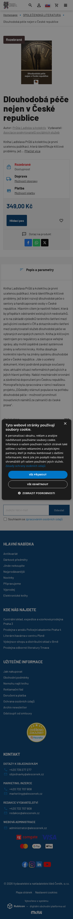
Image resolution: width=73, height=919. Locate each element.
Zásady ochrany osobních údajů (25, 466)
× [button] (65, 423)
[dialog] (36, 459)
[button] (36, 493)
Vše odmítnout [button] (37, 484)
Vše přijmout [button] (38, 474)
